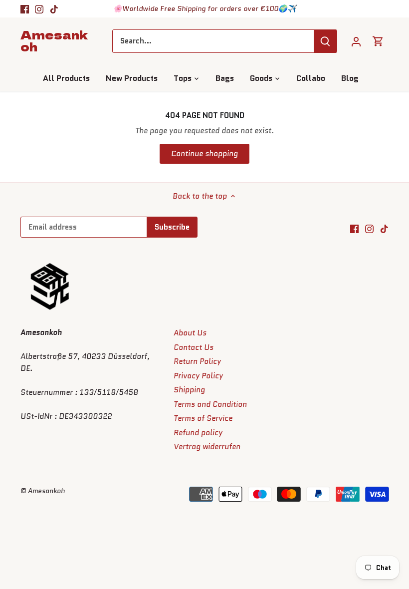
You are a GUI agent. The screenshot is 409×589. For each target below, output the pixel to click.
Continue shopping (204, 153)
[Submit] (325, 41)
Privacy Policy (198, 375)
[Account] (356, 41)
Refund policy (198, 432)
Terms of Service (203, 418)
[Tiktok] (54, 8)
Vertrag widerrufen (207, 446)
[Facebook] (24, 8)
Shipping (189, 389)
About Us (190, 332)
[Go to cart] (378, 41)
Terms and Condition (210, 404)
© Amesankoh (42, 491)
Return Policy (197, 361)
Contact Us (193, 347)
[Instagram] (39, 8)
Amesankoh (54, 40)
